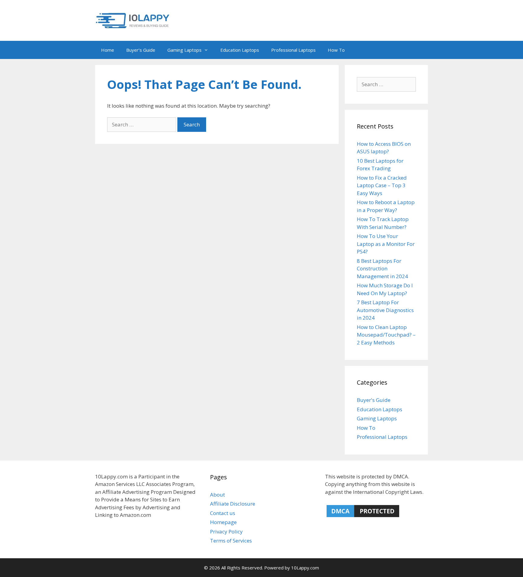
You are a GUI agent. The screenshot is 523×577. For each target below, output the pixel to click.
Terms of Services (231, 540)
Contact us (222, 513)
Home (107, 50)
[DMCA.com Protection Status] (363, 516)
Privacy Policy (226, 531)
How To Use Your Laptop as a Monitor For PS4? (386, 244)
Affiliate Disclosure (232, 503)
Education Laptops (239, 50)
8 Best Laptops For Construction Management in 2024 (382, 268)
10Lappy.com (305, 568)
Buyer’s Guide (140, 50)
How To (336, 50)
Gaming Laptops (184, 50)
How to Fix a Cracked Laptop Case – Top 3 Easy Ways (382, 185)
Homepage (223, 522)
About (217, 494)
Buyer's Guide (373, 399)
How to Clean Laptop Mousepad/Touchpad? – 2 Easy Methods (386, 335)
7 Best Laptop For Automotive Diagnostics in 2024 (385, 310)
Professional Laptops (293, 50)
